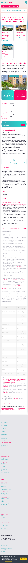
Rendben (23, 558)
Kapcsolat (2, 543)
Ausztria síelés (4, 482)
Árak (23, 125)
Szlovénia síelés (4, 514)
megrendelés (20, 95)
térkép (15, 123)
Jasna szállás (3, 494)
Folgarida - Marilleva (5, 500)
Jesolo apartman (4, 443)
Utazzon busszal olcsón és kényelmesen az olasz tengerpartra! (13, 203)
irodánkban (5, 279)
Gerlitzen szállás (4, 488)
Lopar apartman (4, 426)
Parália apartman (4, 467)
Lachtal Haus (3, 486)
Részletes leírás (8, 561)
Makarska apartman (5, 434)
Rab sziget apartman (5, 425)
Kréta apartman (4, 466)
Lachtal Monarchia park (5, 485)
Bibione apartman (4, 445)
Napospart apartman (5, 458)
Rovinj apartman (4, 429)
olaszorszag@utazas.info (7, 408)
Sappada (2, 501)
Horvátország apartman (6, 421)
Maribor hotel (3, 515)
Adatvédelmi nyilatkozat (5, 549)
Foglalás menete (4, 545)
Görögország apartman (6, 462)
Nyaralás (8, 10)
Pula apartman (4, 431)
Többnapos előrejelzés (14, 76)
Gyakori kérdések (4, 546)
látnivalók (6, 125)
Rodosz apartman (4, 464)
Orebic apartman (4, 422)
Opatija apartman (4, 440)
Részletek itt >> (5, 224)
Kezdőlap (3, 10)
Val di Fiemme (4, 504)
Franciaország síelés (5, 522)
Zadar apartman (4, 437)
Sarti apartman (4, 463)
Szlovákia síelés (4, 491)
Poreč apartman (4, 424)
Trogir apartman (4, 438)
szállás (5, 123)
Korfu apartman (4, 469)
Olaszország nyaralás (6, 442)
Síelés (2, 479)
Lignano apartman (4, 446)
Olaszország (14, 10)
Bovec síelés (3, 520)
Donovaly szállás (4, 493)
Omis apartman (4, 435)
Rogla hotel (3, 517)
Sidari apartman (4, 470)
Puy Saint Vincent (4, 525)
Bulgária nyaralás (5, 456)
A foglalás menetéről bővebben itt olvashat (11, 409)
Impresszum (3, 551)
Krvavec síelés (3, 518)
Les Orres (2, 524)
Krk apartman (3, 428)
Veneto (19, 10)
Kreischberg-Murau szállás (6, 489)
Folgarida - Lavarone (5, 498)
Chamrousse (3, 528)
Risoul (2, 526)
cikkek (20, 123)
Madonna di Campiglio (5, 503)
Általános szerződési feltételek (6, 548)
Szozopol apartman (5, 459)
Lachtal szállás (4, 483)
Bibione (24, 10)
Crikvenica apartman (5, 432)
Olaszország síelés (5, 497)
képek (10, 123)
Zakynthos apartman (5, 472)
